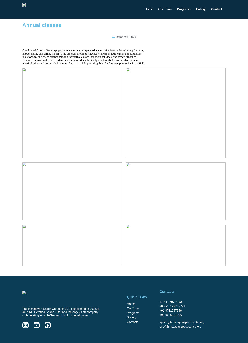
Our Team (165, 9)
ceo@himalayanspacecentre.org (180, 326)
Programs (184, 9)
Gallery (201, 9)
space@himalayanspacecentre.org (182, 322)
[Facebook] (48, 325)
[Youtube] (37, 325)
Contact (216, 9)
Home (149, 9)
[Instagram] (25, 325)
